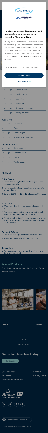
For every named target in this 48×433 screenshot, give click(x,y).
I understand (24, 75)
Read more (23, 82)
